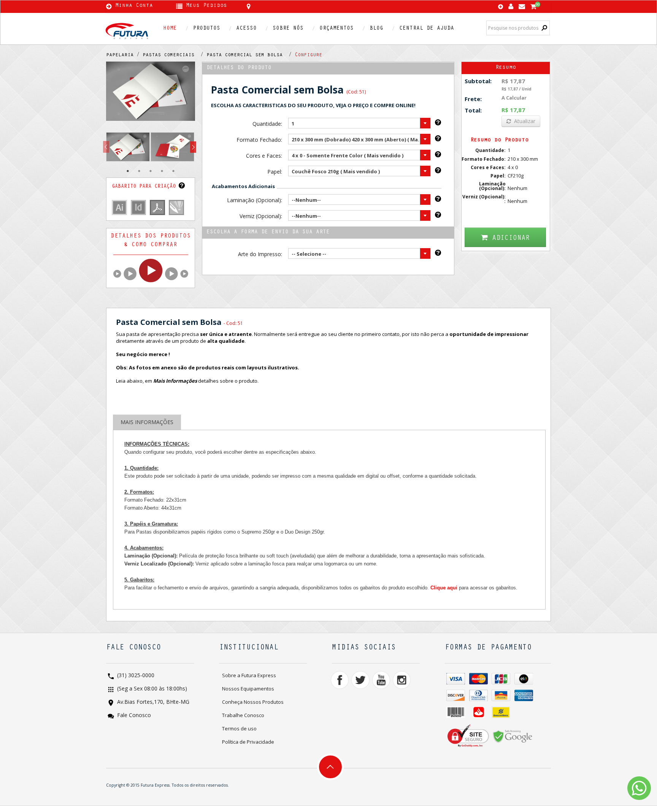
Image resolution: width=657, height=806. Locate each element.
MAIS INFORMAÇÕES (147, 422)
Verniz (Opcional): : (484, 198)
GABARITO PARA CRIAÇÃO (145, 186)
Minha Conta (134, 6)
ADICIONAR (511, 238)
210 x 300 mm (523, 158)
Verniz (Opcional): (261, 216)
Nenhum (517, 188)
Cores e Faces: (264, 155)
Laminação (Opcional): (254, 200)
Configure (308, 55)
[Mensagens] (522, 5)
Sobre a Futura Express (249, 675)
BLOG (376, 29)
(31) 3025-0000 (135, 676)
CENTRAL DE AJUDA (426, 29)
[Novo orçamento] (500, 7)
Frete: (473, 99)
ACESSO (246, 29)
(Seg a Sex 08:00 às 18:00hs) (151, 689)
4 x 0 (513, 167)
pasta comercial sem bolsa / (250, 55)
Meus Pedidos (206, 6)
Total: (473, 110)
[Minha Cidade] (303, 6)
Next (193, 147)
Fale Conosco (133, 716)
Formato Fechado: (259, 139)
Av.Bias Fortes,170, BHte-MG (152, 702)
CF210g (516, 175)
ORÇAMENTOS (336, 29)
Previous (106, 147)
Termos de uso (239, 728)
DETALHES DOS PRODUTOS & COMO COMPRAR (150, 240)
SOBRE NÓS (288, 29)
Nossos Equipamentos (248, 688)
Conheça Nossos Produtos (253, 701)
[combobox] (359, 123)
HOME (170, 29)
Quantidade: (267, 123)
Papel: (274, 171)
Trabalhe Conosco (243, 715)
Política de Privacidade (248, 741)
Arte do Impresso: (260, 254)
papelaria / (124, 55)
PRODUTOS (206, 29)
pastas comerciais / (174, 55)
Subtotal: (478, 81)
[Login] (510, 5)
